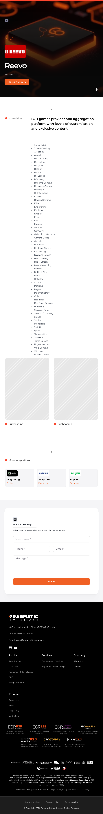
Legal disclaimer (33, 802)
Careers (77, 666)
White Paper (15, 716)
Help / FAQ (14, 710)
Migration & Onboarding (53, 666)
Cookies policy (52, 802)
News (11, 705)
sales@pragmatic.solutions (30, 640)
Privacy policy (71, 802)
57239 (61, 785)
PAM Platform (15, 661)
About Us (78, 661)
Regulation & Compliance (21, 672)
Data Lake (13, 666)
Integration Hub (16, 682)
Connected (14, 700)
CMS (11, 677)
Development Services (52, 661)
